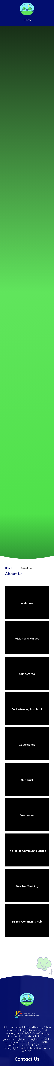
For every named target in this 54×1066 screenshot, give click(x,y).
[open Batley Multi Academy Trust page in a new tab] (27, 1014)
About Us (26, 568)
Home (8, 568)
